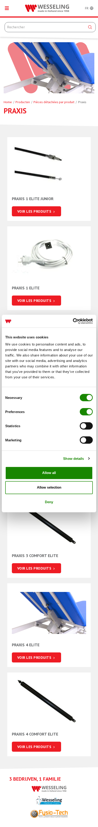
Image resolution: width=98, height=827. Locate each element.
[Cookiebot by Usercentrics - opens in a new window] (73, 321)
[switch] (86, 411)
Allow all (49, 473)
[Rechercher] (90, 27)
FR (86, 8)
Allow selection (49, 487)
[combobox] (50, 27)
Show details (73, 459)
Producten (22, 102)
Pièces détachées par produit (54, 102)
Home (8, 102)
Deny (49, 502)
